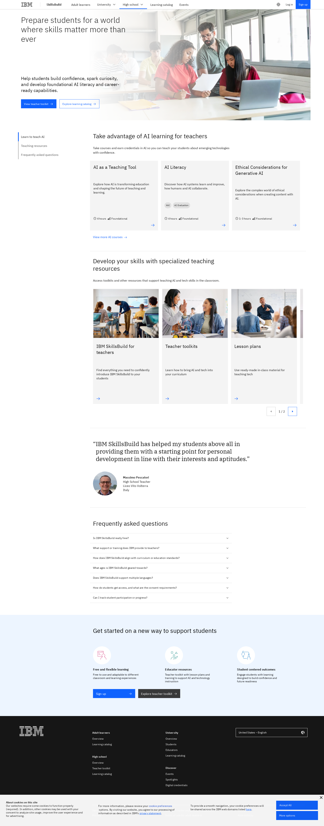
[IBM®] (27, 4)
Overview (98, 738)
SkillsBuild (54, 4)
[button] (321, 797)
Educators (172, 750)
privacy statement (150, 813)
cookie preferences (160, 806)
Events (170, 774)
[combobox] (272, 732)
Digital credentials (177, 785)
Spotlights (172, 779)
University (104, 4)
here (248, 809)
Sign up (303, 4)
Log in (289, 4)
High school (130, 4)
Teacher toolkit (101, 768)
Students (171, 744)
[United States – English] (278, 4)
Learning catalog (102, 744)
